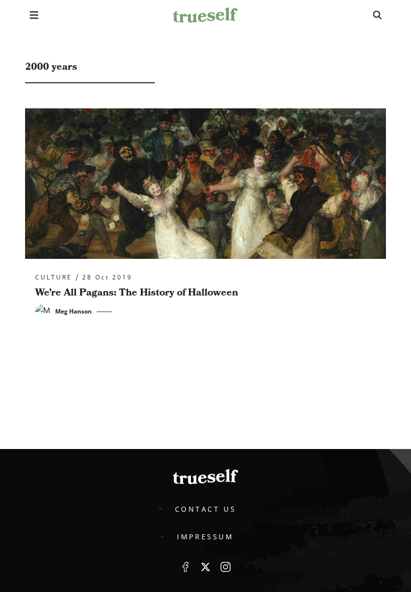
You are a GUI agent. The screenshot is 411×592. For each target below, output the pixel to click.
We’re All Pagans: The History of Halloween (136, 292)
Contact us (206, 509)
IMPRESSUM (205, 536)
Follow (205, 567)
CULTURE (53, 277)
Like (185, 567)
